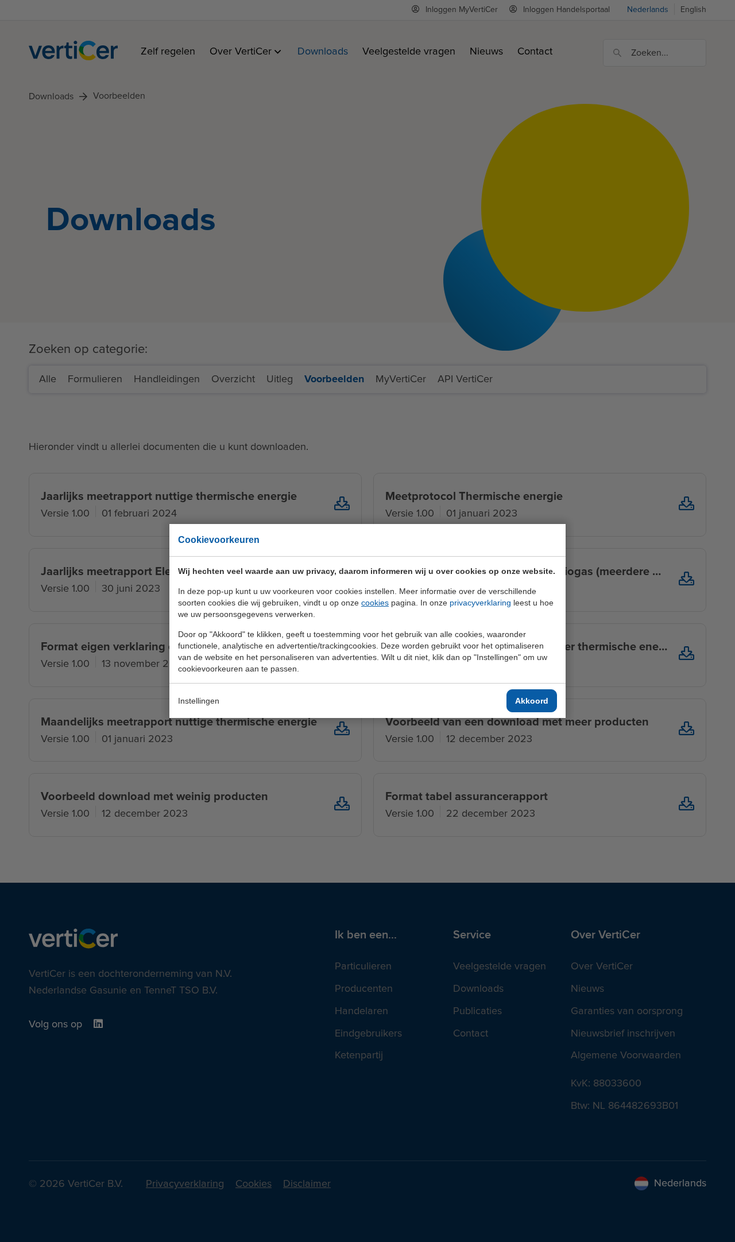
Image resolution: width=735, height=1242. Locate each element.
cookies (375, 602)
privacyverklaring (480, 602)
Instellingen (198, 700)
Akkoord (531, 700)
